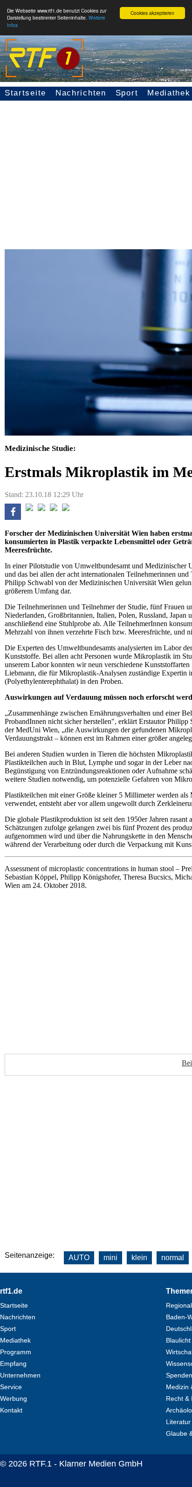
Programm (15, 1352)
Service (11, 1387)
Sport (127, 93)
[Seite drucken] (65, 508)
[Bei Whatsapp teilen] (41, 508)
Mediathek (15, 1340)
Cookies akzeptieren (152, 12)
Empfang (13, 1363)
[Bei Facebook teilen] (13, 517)
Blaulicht (178, 1340)
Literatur (178, 1422)
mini (110, 1258)
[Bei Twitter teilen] (29, 508)
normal (172, 1258)
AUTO (79, 1258)
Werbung (13, 1398)
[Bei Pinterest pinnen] (53, 508)
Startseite (25, 93)
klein (139, 1258)
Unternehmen (20, 1375)
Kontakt (11, 1410)
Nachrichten (80, 93)
